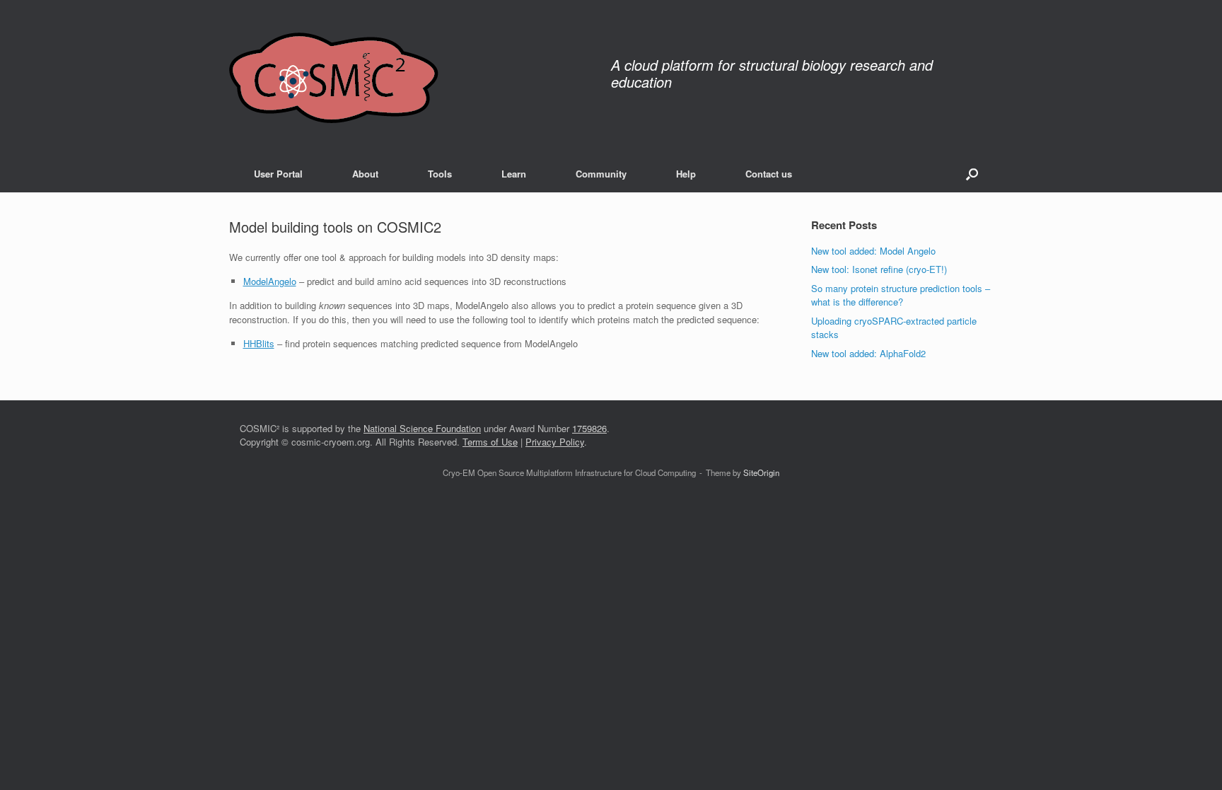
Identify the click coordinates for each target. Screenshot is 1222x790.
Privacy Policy (554, 441)
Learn (513, 173)
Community (601, 173)
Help (686, 173)
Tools (440, 173)
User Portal (278, 173)
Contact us (768, 173)
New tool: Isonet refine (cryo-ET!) (879, 269)
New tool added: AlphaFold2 (868, 353)
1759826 (589, 428)
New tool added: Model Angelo (873, 250)
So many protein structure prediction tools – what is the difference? (900, 295)
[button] (972, 173)
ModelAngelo (269, 281)
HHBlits (258, 343)
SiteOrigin (761, 472)
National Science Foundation (422, 428)
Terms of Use (490, 441)
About (365, 173)
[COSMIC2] (333, 77)
